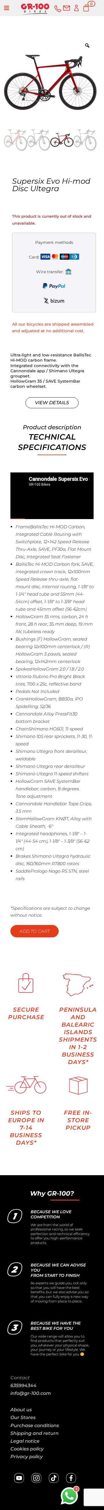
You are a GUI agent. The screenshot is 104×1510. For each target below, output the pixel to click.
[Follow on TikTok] (54, 1478)
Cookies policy (27, 1449)
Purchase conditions (34, 1425)
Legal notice (25, 1441)
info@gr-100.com (30, 1393)
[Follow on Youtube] (19, 1478)
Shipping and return (34, 1433)
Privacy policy (26, 1456)
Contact (20, 1377)
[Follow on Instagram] (36, 1478)
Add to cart (34, 931)
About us (21, 1409)
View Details (52, 402)
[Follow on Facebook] (71, 1478)
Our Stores (23, 1417)
